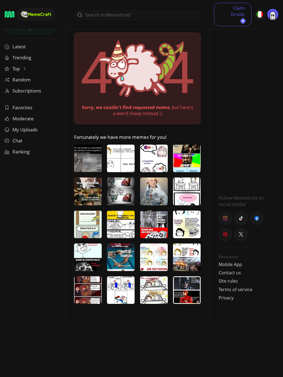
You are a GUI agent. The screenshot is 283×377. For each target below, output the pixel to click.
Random (21, 79)
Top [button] (16, 68)
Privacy (226, 298)
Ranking (21, 151)
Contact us (230, 273)
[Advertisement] (244, 103)
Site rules (228, 281)
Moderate (23, 118)
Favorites (22, 107)
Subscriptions (26, 90)
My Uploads (25, 129)
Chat (17, 140)
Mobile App (230, 264)
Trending (21, 57)
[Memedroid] (9, 14)
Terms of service (235, 289)
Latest (19, 46)
